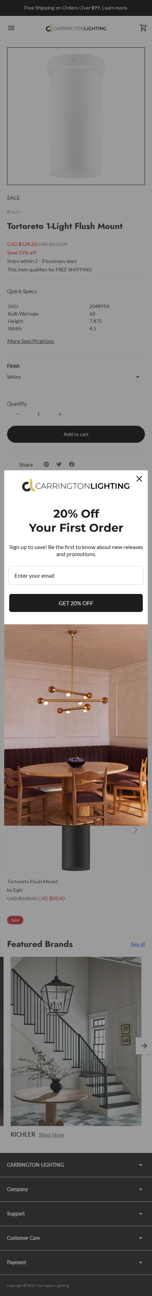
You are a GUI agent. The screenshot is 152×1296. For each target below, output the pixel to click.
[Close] (139, 478)
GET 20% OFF (76, 603)
